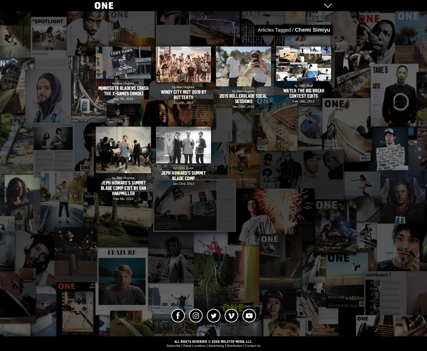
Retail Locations (194, 345)
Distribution (234, 345)
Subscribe (174, 345)
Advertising (216, 345)
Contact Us (253, 345)
